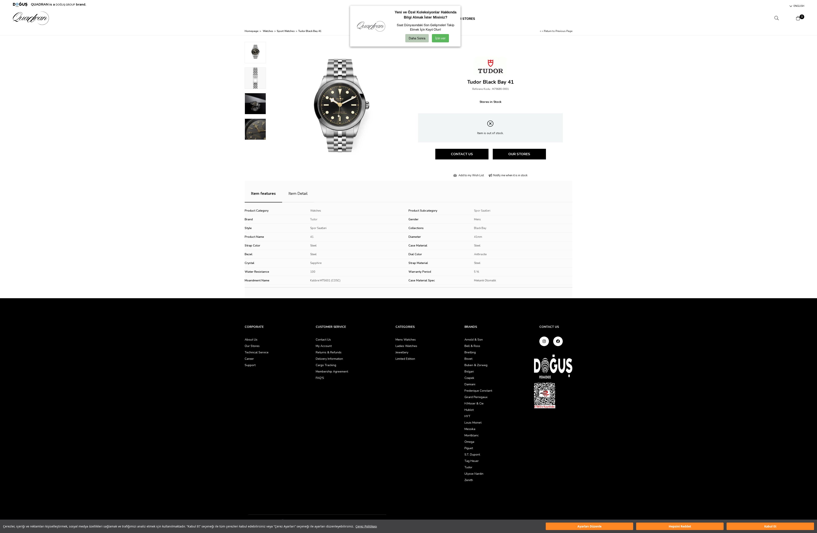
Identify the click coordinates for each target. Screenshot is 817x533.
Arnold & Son (473, 340)
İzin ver (440, 38)
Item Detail (298, 193)
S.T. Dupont (472, 455)
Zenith (468, 480)
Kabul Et (770, 526)
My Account (324, 346)
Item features (263, 193)
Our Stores (252, 346)
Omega (469, 442)
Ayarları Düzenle (589, 526)
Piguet (468, 448)
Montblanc (471, 435)
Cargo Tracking (326, 365)
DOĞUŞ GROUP (65, 4)
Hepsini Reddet (680, 526)
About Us (251, 340)
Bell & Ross (472, 346)
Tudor (313, 219)
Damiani (469, 384)
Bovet (468, 359)
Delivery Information (329, 359)
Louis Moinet (472, 423)
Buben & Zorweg (475, 365)
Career (249, 359)
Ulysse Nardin (473, 474)
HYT (467, 416)
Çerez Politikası (366, 526)
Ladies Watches (406, 346)
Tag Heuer (471, 461)
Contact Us (323, 340)
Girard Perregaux (475, 397)
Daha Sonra (417, 38)
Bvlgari (469, 372)
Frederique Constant (478, 391)
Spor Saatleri (482, 211)
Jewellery (402, 352)
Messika (469, 429)
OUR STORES (464, 19)
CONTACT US (462, 154)
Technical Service (257, 352)
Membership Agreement (332, 372)
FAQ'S (320, 378)
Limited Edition (405, 359)
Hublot (469, 410)
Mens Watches (406, 340)
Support (250, 365)
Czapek (469, 378)
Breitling (470, 352)
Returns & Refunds (328, 352)
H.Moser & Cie (474, 403)
